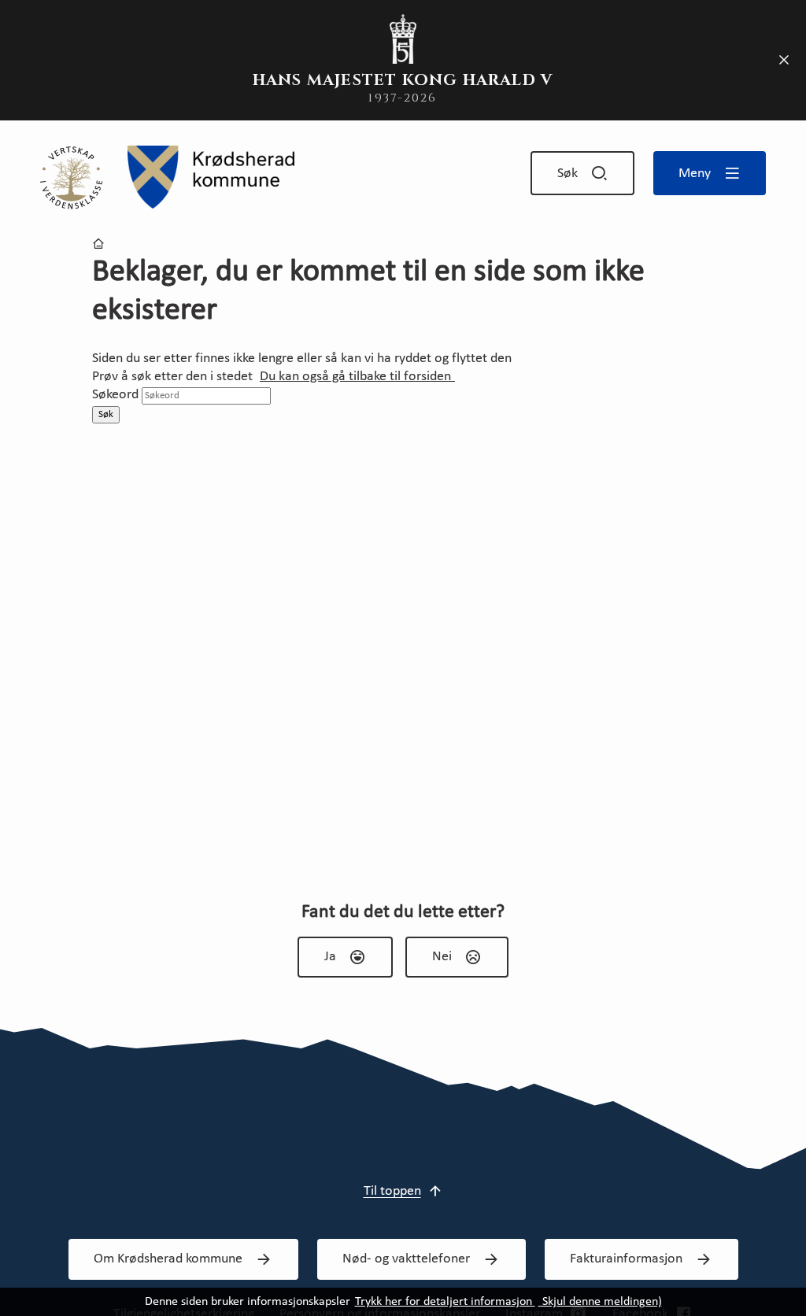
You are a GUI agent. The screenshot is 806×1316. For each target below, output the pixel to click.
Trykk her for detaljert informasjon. (445, 1302)
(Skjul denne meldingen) (600, 1302)
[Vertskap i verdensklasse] (71, 177)
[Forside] (211, 177)
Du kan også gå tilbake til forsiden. (357, 376)
